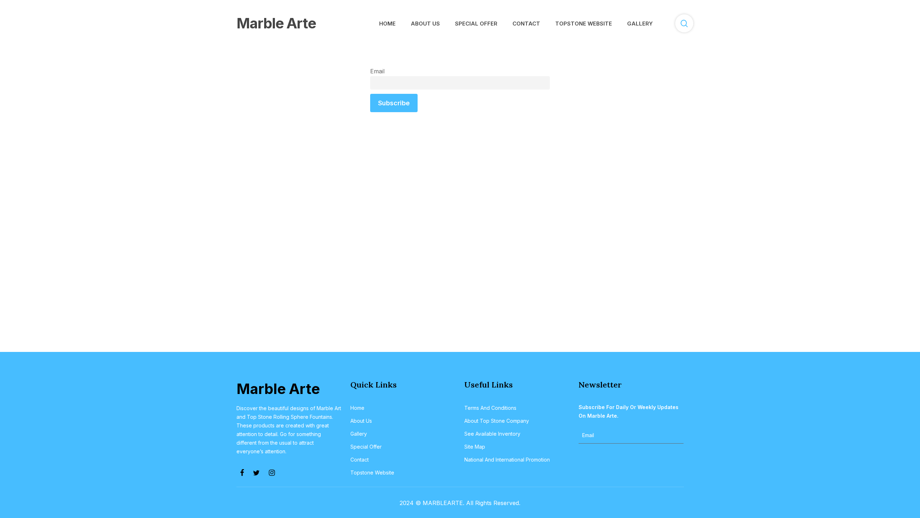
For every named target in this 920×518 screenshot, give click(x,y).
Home (357, 408)
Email (377, 71)
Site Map (474, 447)
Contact (359, 460)
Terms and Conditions (490, 408)
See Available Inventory (492, 434)
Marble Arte (276, 23)
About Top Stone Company (496, 421)
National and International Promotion (507, 460)
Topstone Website (372, 472)
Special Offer (366, 447)
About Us (361, 421)
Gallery (358, 434)
